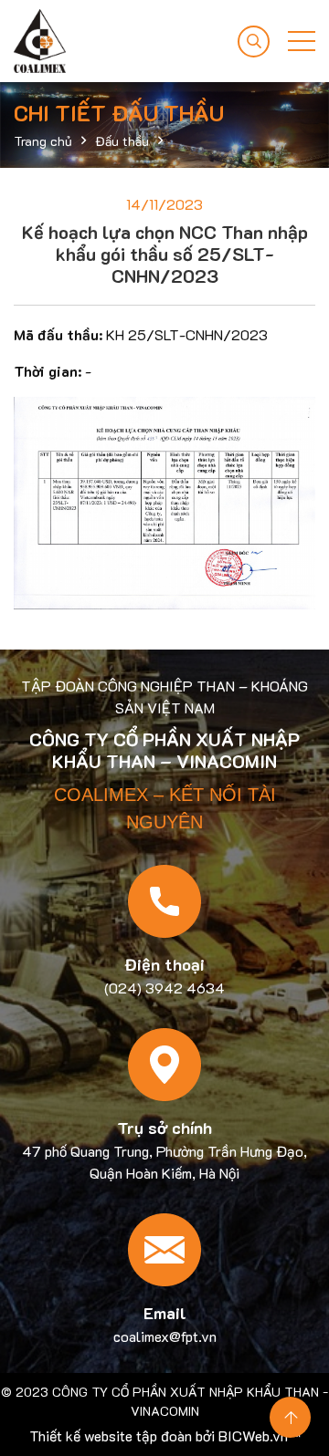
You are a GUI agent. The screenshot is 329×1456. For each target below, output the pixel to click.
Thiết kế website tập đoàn (110, 1435)
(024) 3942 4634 (164, 987)
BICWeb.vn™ (259, 1435)
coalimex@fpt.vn (165, 1336)
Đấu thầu (122, 141)
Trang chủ (43, 141)
